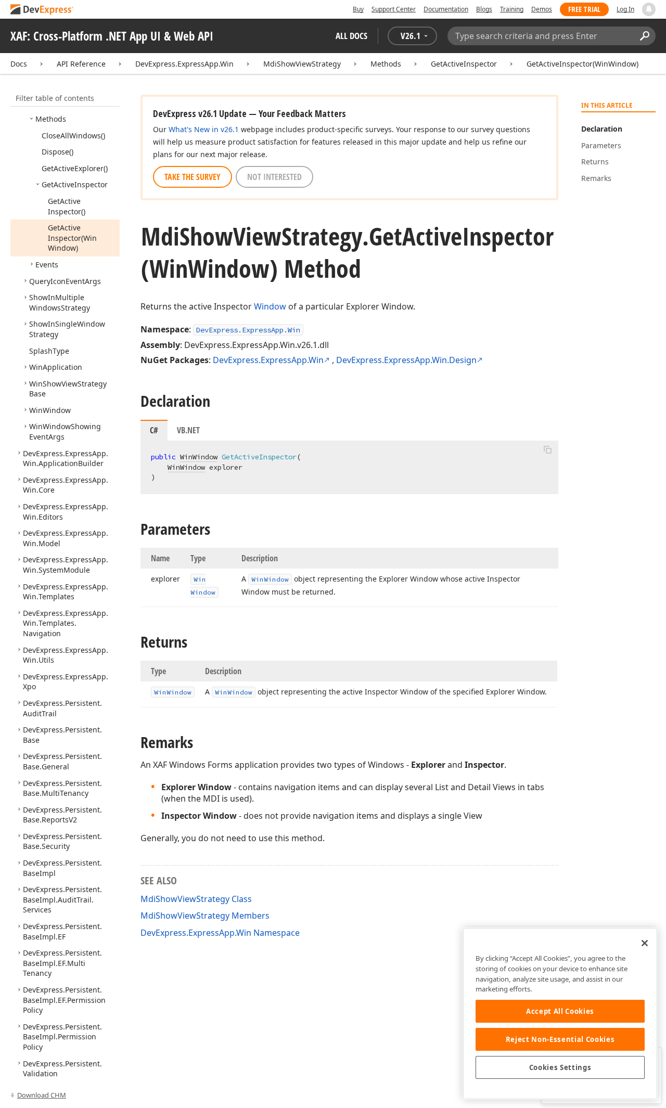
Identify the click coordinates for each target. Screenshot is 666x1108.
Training (511, 9)
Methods (385, 64)
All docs (351, 36)
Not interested (274, 177)
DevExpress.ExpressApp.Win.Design (406, 360)
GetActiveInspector (464, 64)
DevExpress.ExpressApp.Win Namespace (220, 932)
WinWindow (198, 456)
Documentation (446, 9)
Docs (18, 64)
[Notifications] (649, 9)
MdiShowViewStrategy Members (205, 915)
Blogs (484, 9)
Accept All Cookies (560, 1011)
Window (270, 306)
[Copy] (547, 449)
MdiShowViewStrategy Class (196, 899)
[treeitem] (50, 119)
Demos (541, 9)
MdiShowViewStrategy (302, 64)
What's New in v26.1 (204, 129)
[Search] (644, 36)
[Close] (644, 943)
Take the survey (192, 177)
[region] (560, 1013)
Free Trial (584, 9)
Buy (358, 9)
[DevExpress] (42, 10)
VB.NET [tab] (188, 430)
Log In (625, 9)
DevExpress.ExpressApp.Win (184, 64)
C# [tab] (154, 430)
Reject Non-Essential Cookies (560, 1039)
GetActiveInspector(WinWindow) (582, 64)
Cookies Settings (560, 1067)
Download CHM (41, 1095)
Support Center (394, 9)
